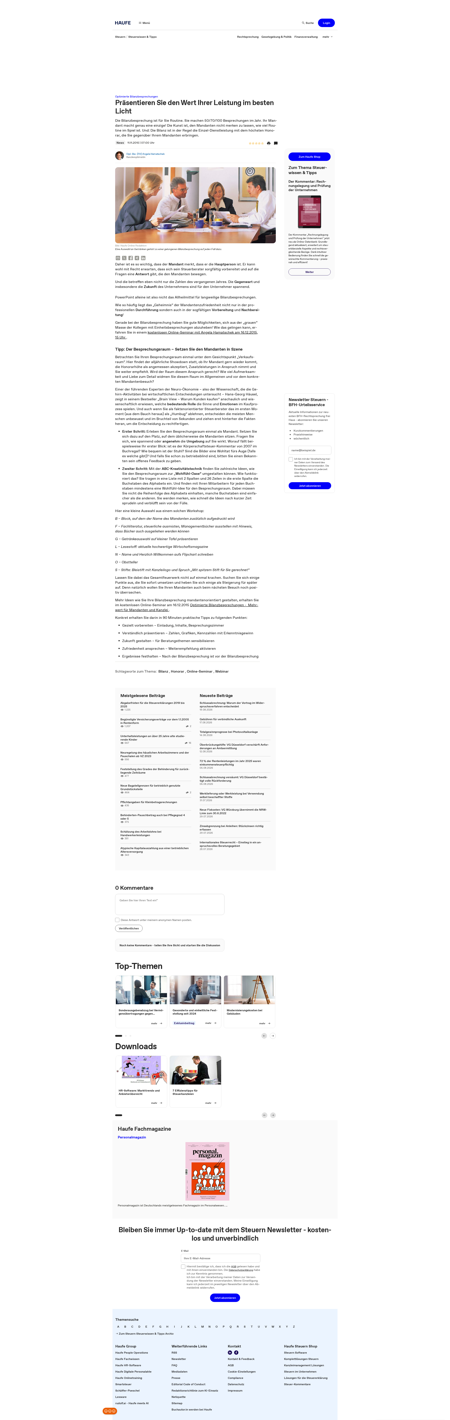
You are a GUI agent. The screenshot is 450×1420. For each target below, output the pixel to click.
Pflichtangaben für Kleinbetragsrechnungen (148, 802)
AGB (233, 1266)
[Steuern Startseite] (124, 22)
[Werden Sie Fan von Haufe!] (236, 1352)
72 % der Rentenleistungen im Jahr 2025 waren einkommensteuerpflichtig (230, 762)
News (120, 142)
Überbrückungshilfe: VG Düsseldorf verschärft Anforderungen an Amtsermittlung (234, 746)
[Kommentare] (276, 143)
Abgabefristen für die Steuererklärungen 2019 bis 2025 (152, 704)
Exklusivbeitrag (184, 1023)
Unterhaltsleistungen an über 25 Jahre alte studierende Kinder (152, 737)
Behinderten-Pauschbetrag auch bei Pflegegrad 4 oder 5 (152, 816)
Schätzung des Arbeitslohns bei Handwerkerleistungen (140, 833)
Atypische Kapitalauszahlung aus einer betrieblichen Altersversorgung (154, 849)
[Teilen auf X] (124, 258)
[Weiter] (273, 1036)
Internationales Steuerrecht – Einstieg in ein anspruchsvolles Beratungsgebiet (231, 844)
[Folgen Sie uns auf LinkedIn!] (230, 1352)
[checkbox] (117, 920)
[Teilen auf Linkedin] (143, 258)
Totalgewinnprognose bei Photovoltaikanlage (229, 732)
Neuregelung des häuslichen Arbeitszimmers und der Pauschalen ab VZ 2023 (154, 754)
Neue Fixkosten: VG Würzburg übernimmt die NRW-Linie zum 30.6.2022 (233, 811)
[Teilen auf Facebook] (130, 258)
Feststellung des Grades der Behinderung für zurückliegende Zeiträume (154, 770)
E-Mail (185, 1251)
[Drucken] (269, 143)
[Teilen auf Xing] (137, 258)
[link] (120, 37)
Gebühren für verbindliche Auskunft (223, 719)
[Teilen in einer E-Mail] (118, 258)
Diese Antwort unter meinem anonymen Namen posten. (156, 920)
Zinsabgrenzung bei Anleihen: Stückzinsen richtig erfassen (231, 827)
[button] (326, 23)
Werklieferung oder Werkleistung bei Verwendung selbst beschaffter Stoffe (232, 795)
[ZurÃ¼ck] (264, 1036)
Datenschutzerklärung (241, 1270)
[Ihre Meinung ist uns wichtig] (110, 1411)
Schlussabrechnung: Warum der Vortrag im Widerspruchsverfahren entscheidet (232, 704)
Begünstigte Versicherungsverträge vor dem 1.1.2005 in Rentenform (154, 721)
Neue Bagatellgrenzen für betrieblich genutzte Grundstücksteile (150, 787)
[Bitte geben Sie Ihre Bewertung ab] (262, 143)
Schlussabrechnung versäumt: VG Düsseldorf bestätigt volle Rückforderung (234, 778)
